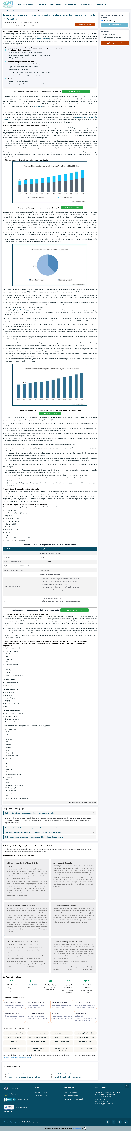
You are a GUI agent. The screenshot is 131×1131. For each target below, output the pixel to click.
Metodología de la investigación (112, 37)
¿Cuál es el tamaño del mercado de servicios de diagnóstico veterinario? (29, 813)
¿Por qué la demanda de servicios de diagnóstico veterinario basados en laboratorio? (34, 828)
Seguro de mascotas (56, 152)
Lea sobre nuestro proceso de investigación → (18, 1058)
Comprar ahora (116, 25)
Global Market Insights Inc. (11, 1122)
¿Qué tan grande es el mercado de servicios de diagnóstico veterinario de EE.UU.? (33, 832)
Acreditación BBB (31, 985)
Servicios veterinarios (30, 11)
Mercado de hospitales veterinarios (65, 1074)
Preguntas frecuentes (108, 34)
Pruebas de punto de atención (24, 310)
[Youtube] (126, 1122)
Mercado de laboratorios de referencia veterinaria (24, 1077)
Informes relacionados (109, 40)
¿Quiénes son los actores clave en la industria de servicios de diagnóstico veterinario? (34, 837)
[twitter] (114, 1122)
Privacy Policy (77, 1128)
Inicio (3, 11)
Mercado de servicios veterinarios (19, 1074)
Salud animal (37, 106)
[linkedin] (108, 1122)
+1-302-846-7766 (103, 1099)
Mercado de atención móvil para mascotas (67, 1077)
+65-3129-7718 (103, 1101)
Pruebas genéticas (43, 39)
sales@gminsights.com (106, 1104)
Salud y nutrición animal (14, 11)
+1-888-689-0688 (106, 1097)
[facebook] (120, 1122)
